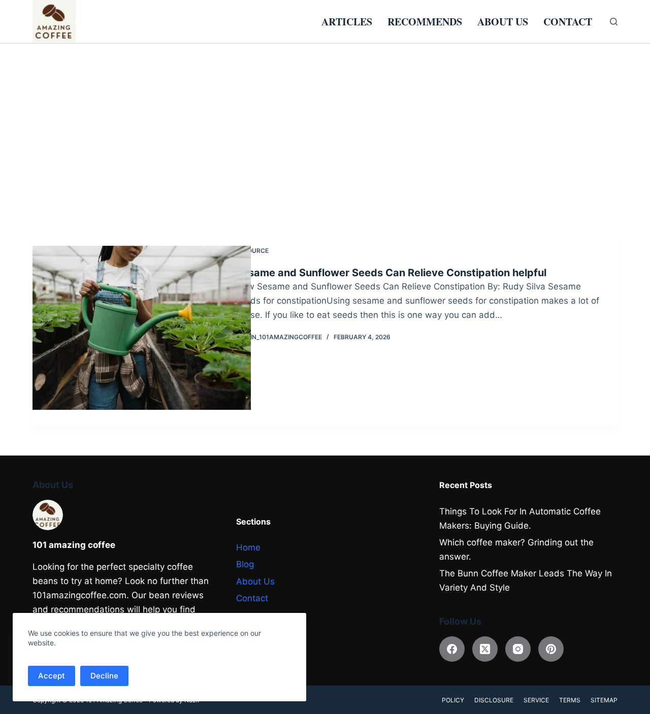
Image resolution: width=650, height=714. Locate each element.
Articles (346, 21)
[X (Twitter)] (485, 649)
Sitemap (604, 700)
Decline (104, 675)
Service (536, 700)
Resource (252, 250)
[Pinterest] (551, 649)
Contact (567, 21)
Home (248, 547)
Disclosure (493, 700)
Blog (245, 564)
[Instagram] (518, 649)
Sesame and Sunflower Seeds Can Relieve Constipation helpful (391, 273)
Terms (569, 700)
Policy (453, 700)
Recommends (424, 21)
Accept (51, 675)
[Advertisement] (325, 120)
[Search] (614, 21)
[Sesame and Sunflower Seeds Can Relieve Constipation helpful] (141, 328)
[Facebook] (452, 649)
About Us (502, 21)
